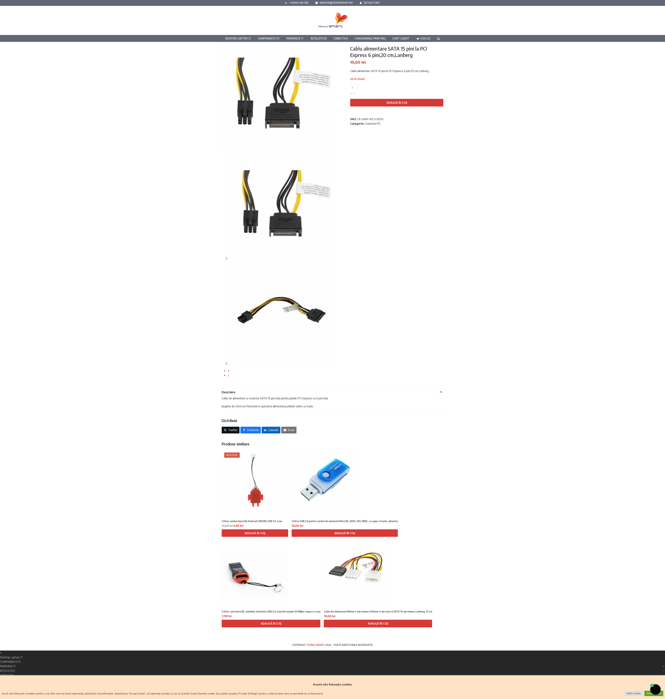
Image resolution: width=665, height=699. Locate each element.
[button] (423, 38)
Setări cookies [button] (633, 693)
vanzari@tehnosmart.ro (336, 2)
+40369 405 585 (298, 2)
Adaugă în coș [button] (255, 533)
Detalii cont (372, 2)
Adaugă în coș (397, 102)
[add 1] (351, 93)
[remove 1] (354, 93)
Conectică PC (373, 123)
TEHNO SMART (316, 644)
